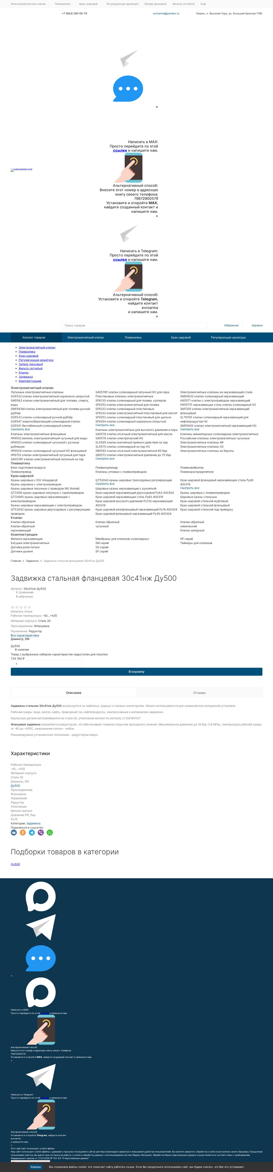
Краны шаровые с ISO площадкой (34, 480)
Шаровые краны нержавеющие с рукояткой (126, 488)
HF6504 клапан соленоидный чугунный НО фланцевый (48, 450)
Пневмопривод (21, 471)
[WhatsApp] (50, 833)
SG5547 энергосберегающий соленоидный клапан (45, 421)
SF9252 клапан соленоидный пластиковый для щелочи (133, 417)
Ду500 (15, 785)
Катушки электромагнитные (30, 543)
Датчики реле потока (25, 547)
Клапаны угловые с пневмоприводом (121, 471)
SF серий (102, 551)
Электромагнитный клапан (85, 337)
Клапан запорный (192, 530)
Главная (16, 560)
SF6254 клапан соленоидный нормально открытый (131, 421)
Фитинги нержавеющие (27, 538)
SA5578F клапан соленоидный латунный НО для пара (132, 392)
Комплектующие (30, 381)
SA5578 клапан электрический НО (119, 438)
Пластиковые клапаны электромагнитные (124, 396)
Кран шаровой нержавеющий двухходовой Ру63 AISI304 (135, 492)
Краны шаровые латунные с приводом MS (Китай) (45, 488)
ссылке (120, 150)
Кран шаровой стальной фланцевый (205, 505)
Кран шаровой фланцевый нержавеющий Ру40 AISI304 (133, 513)
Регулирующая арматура (122, 3)
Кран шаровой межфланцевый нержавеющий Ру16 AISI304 (136, 509)
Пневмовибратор (192, 467)
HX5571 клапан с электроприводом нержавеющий (215, 400)
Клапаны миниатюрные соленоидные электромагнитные (219, 434)
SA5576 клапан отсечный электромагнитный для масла (134, 434)
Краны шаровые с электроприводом (36, 484)
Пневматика (133, 337)
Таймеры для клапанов (196, 543)
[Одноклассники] (23, 833)
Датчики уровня (22, 551)
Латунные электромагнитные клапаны (37, 392)
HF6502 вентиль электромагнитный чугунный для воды (49, 438)
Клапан (24, 372)
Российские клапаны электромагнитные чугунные (215, 438)
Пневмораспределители (196, 471)
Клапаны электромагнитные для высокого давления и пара (136, 429)
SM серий (102, 543)
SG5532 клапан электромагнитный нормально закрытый (50, 396)
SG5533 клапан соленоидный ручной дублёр (42, 417)
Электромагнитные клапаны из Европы (207, 450)
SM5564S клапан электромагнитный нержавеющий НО (218, 425)
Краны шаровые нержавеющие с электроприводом (46, 505)
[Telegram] (32, 833)
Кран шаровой (181, 337)
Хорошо (36, 1166)
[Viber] (41, 833)
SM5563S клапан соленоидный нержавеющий (212, 396)
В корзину (136, 672)
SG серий (102, 547)
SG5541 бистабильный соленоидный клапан (41, 425)
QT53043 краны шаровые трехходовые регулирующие (134, 480)
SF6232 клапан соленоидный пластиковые (125, 408)
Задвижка (26, 376)
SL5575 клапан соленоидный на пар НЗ (123, 446)
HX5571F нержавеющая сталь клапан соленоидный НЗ (218, 404)
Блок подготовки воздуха (28, 467)
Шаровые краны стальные (198, 496)
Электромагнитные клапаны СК (202, 446)
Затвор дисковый (155, 3)
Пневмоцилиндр (107, 467)
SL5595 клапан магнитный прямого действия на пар (132, 442)
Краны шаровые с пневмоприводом (205, 492)
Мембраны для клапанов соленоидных (122, 538)
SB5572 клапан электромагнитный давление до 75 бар (133, 455)
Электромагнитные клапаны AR (201, 442)
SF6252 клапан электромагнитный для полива (127, 404)
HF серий (186, 538)
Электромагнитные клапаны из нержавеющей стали (216, 392)
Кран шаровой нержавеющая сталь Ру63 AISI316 (129, 496)
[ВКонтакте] (14, 833)
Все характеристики (25, 635)
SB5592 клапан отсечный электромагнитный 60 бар (131, 450)
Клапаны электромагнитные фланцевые (38, 434)
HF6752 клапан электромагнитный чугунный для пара (48, 455)
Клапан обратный (23, 522)
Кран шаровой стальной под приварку (206, 509)
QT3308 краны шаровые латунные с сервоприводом (47, 492)
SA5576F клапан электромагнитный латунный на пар (47, 459)
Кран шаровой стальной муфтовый (204, 501)
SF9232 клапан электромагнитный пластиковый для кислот (136, 413)
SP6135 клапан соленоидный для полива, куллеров (131, 400)
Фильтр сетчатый (183, 3)
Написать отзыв (21, 611)
